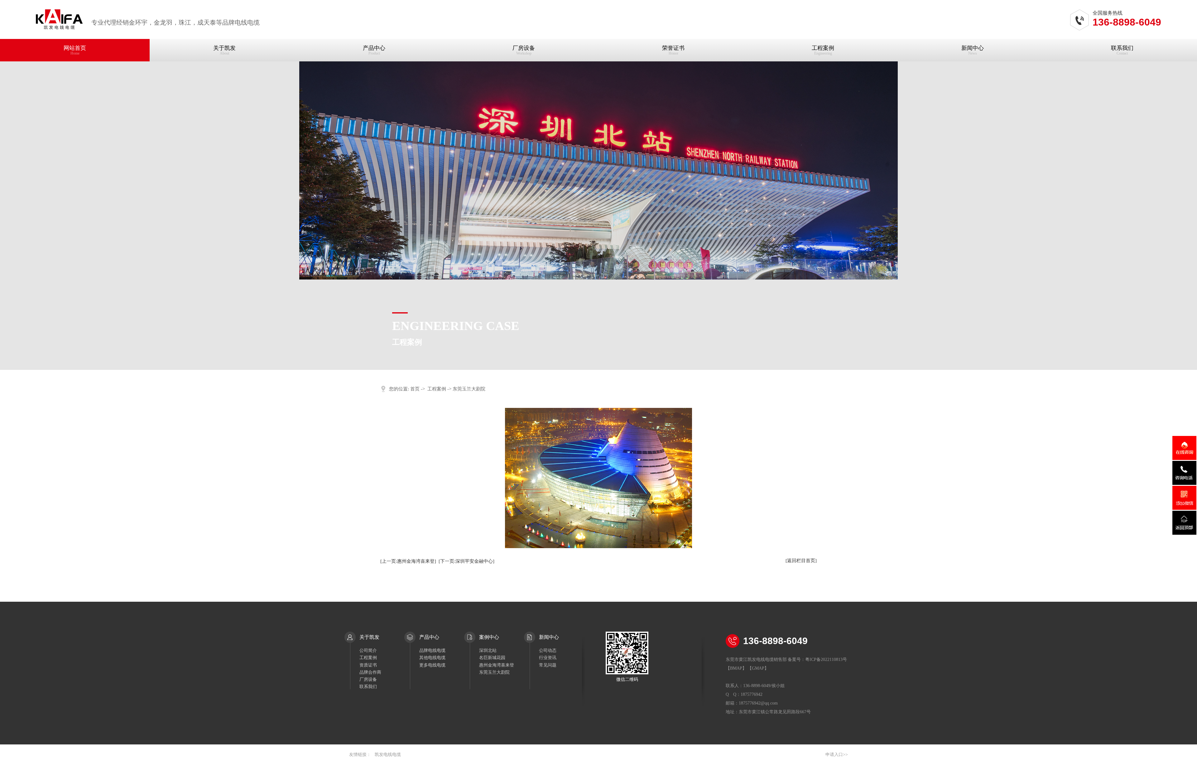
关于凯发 (224, 50)
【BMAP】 (736, 668)
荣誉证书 (673, 50)
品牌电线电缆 (432, 650)
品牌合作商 (370, 672)
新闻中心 (972, 50)
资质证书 (368, 665)
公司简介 (368, 650)
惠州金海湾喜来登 (496, 665)
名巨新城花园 (492, 657)
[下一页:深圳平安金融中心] (466, 561)
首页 (415, 388)
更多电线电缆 (432, 665)
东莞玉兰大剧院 (494, 672)
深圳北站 (488, 650)
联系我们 (1122, 50)
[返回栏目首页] (801, 560)
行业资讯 (547, 657)
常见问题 (547, 665)
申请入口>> (836, 754)
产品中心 (374, 50)
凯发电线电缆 (388, 754)
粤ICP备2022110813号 (826, 659)
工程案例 (823, 50)
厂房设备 (523, 50)
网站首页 (75, 50)
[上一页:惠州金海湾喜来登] (408, 561)
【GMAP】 (758, 668)
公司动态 (547, 650)
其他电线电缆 (432, 657)
